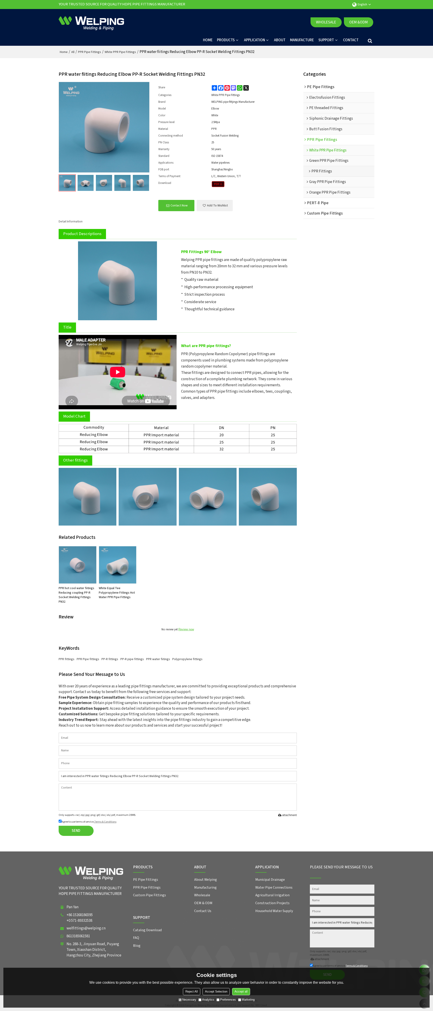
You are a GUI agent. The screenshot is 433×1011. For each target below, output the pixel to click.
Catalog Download (147, 930)
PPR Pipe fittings (88, 659)
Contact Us (202, 910)
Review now (186, 629)
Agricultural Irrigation (272, 895)
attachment (289, 815)
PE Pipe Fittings (145, 879)
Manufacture (302, 40)
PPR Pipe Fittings (89, 52)
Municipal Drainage (270, 879)
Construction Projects (272, 903)
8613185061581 (78, 936)
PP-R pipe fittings (132, 659)
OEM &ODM (358, 22)
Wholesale (326, 22)
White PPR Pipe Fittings (120, 52)
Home (64, 52)
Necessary (189, 999)
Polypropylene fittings (187, 659)
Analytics (208, 999)
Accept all (241, 991)
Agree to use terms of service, (89, 822)
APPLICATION (254, 40)
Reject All (191, 991)
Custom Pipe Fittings (149, 895)
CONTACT (351, 40)
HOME (208, 40)
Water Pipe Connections (274, 887)
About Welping (205, 879)
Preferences (228, 999)
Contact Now (179, 205)
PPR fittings (66, 659)
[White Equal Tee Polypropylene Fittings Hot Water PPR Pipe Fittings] (118, 565)
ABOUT (280, 40)
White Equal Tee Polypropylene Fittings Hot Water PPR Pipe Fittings (117, 592)
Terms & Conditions (105, 822)
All (72, 52)
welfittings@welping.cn (86, 928)
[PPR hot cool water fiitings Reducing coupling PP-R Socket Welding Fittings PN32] (78, 565)
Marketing (248, 999)
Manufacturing (205, 887)
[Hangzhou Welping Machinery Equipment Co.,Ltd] (91, 22)
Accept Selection (216, 991)
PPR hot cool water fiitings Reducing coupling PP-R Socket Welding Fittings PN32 (76, 595)
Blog (136, 945)
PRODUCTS (226, 40)
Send (76, 830)
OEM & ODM (203, 903)
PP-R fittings (109, 659)
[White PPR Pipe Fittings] (218, 184)
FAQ (136, 937)
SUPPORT (326, 40)
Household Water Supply (274, 910)
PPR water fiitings (158, 659)
